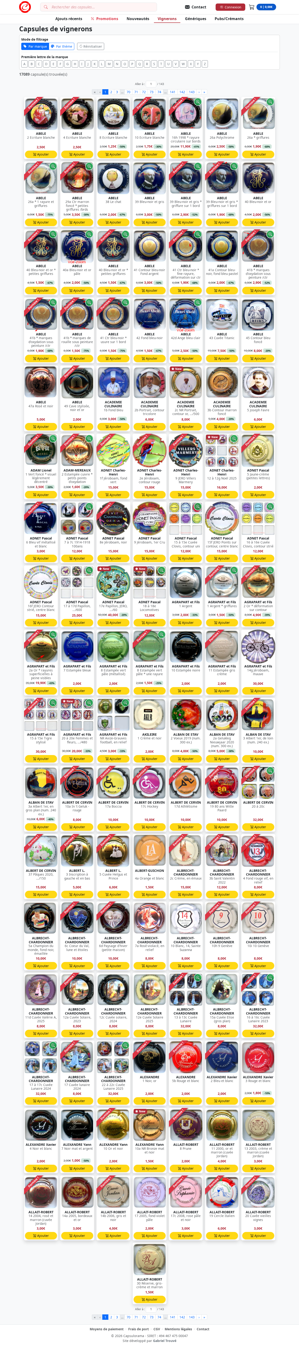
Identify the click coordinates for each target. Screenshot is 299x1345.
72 (144, 92)
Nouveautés (138, 18)
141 (172, 92)
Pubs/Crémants (229, 18)
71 (136, 92)
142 (182, 92)
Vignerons (167, 18)
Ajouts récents (68, 18)
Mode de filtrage (34, 39)
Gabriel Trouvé (164, 1340)
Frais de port (138, 1329)
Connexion (233, 7)
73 (151, 92)
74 (159, 92)
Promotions (107, 18)
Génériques (195, 18)
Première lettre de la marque (44, 57)
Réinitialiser (92, 46)
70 (128, 92)
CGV (156, 1329)
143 (192, 92)
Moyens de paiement (107, 1329)
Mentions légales (178, 1329)
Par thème (64, 46)
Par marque (37, 46)
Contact (203, 1329)
